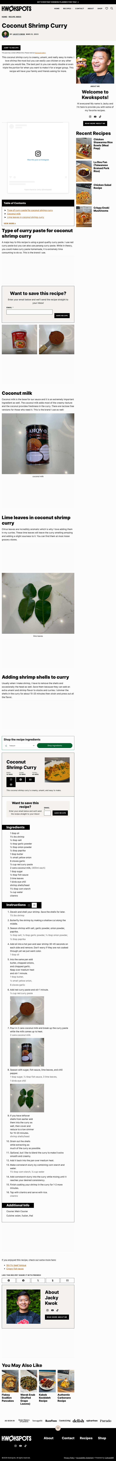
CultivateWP (109, 1458)
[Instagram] (47, 1310)
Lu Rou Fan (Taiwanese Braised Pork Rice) (101, 167)
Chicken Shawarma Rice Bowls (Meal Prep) (103, 144)
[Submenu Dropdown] (72, 8)
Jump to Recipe (11, 48)
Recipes (67, 8)
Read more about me (95, 123)
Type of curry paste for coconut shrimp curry (30, 210)
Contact (79, 8)
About (91, 8)
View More (9, 223)
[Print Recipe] (11, 784)
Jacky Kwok (19, 34)
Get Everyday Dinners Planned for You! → (58, 2)
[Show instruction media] (29, 905)
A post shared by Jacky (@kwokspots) (38, 189)
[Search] (111, 8)
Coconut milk (14, 213)
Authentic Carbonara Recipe (64, 1397)
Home (57, 8)
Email (9, 307)
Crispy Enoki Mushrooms (101, 209)
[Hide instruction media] (34, 905)
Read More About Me (57, 1317)
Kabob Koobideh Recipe (45, 1397)
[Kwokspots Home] (16, 9)
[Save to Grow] (11, 779)
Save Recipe (62, 316)
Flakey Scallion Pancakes (8, 1397)
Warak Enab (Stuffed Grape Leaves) (27, 1399)
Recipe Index (15, 17)
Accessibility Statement (85, 1458)
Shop (100, 8)
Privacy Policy (69, 1458)
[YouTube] (52, 1310)
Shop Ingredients (54, 745)
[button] (20, 779)
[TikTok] (57, 1310)
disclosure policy (40, 53)
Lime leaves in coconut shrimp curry (25, 217)
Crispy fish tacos (15, 1268)
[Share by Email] (30, 779)
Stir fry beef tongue (16, 1265)
